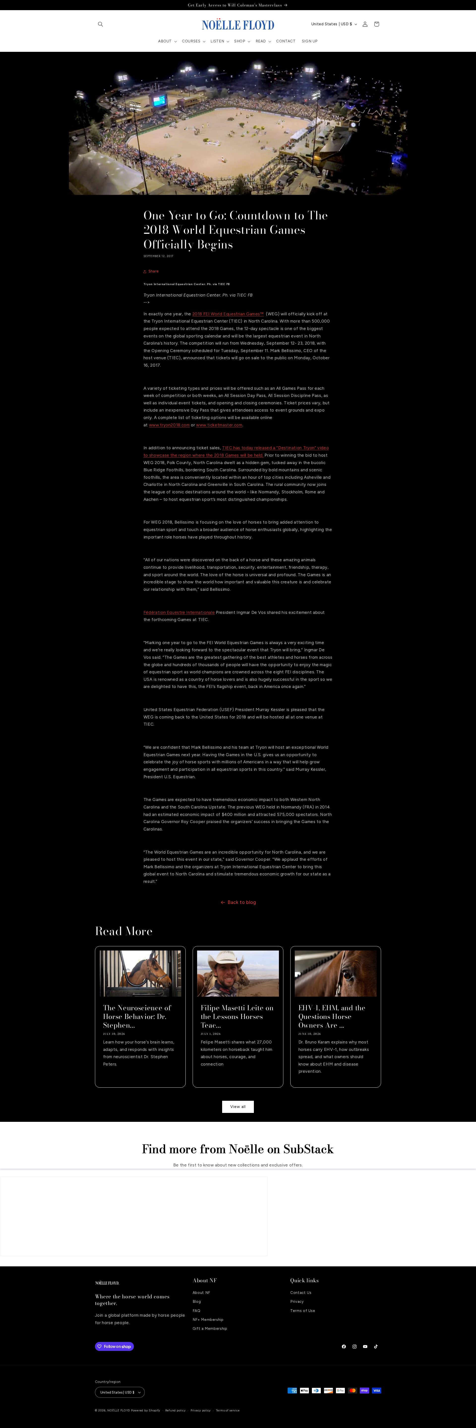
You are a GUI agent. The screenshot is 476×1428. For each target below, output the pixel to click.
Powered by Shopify (145, 1410)
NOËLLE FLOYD (118, 1410)
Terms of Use (302, 1311)
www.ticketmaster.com (219, 424)
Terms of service (228, 1410)
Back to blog (242, 902)
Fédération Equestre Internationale (179, 612)
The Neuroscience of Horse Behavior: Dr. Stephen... (137, 1017)
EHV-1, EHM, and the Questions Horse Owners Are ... (332, 1017)
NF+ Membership (208, 1319)
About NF (201, 1292)
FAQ (197, 1311)
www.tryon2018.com (169, 424)
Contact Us (300, 1292)
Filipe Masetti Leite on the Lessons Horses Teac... (237, 1017)
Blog (197, 1302)
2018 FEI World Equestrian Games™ (228, 313)
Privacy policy (201, 1410)
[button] (100, 24)
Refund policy (175, 1410)
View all (237, 1106)
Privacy (297, 1302)
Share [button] (154, 271)
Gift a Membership (210, 1329)
